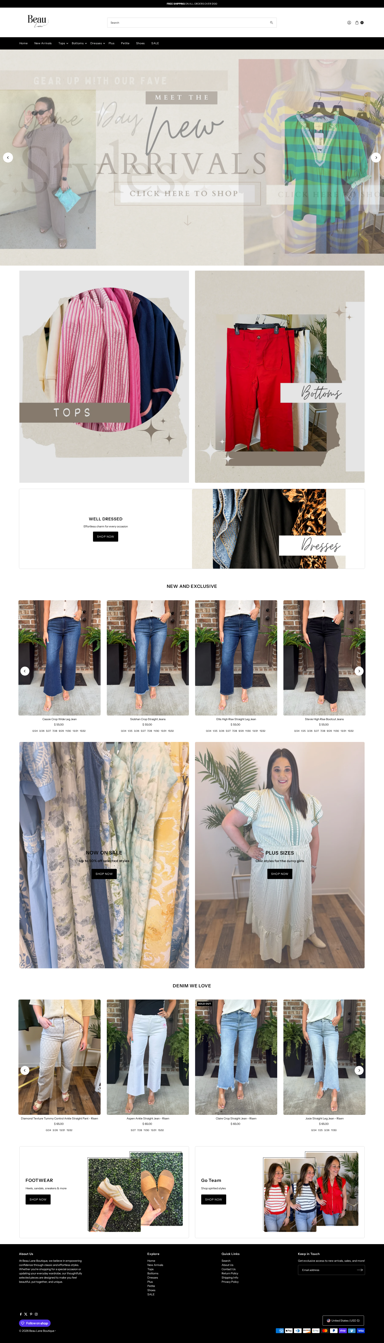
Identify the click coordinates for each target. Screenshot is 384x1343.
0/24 (35, 730)
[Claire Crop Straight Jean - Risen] (236, 1057)
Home (23, 43)
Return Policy (230, 1273)
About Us (227, 1265)
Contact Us (229, 1269)
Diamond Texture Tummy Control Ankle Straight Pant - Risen (59, 1118)
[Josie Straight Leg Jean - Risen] (324, 1057)
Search (226, 1261)
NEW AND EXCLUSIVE (192, 586)
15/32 (83, 730)
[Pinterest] (31, 1315)
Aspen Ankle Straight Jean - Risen (148, 1118)
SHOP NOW (191, 256)
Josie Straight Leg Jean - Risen (324, 1118)
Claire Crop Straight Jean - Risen (236, 1118)
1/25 (130, 730)
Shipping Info (230, 1277)
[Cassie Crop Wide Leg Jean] (59, 658)
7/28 (54, 730)
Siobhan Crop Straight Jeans (148, 719)
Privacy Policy (230, 1282)
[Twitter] (25, 1315)
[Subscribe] (360, 1270)
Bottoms (78, 43)
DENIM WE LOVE (192, 986)
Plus (112, 43)
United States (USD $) (345, 1320)
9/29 (61, 730)
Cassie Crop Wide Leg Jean (59, 719)
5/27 (48, 730)
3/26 (41, 730)
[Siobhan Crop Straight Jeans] (148, 658)
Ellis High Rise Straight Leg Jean (236, 719)
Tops (61, 43)
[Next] (376, 158)
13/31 (75, 730)
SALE (155, 43)
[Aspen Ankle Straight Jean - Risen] (148, 1057)
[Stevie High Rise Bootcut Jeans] (324, 658)
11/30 (68, 730)
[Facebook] (21, 1315)
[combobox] (192, 23)
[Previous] (8, 158)
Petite (125, 43)
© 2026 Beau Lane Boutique (36, 1331)
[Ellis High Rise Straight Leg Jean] (236, 658)
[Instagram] (36, 1315)
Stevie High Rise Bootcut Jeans (324, 719)
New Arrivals (43, 43)
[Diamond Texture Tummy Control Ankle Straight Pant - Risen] (59, 1057)
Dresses (96, 43)
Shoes (140, 43)
